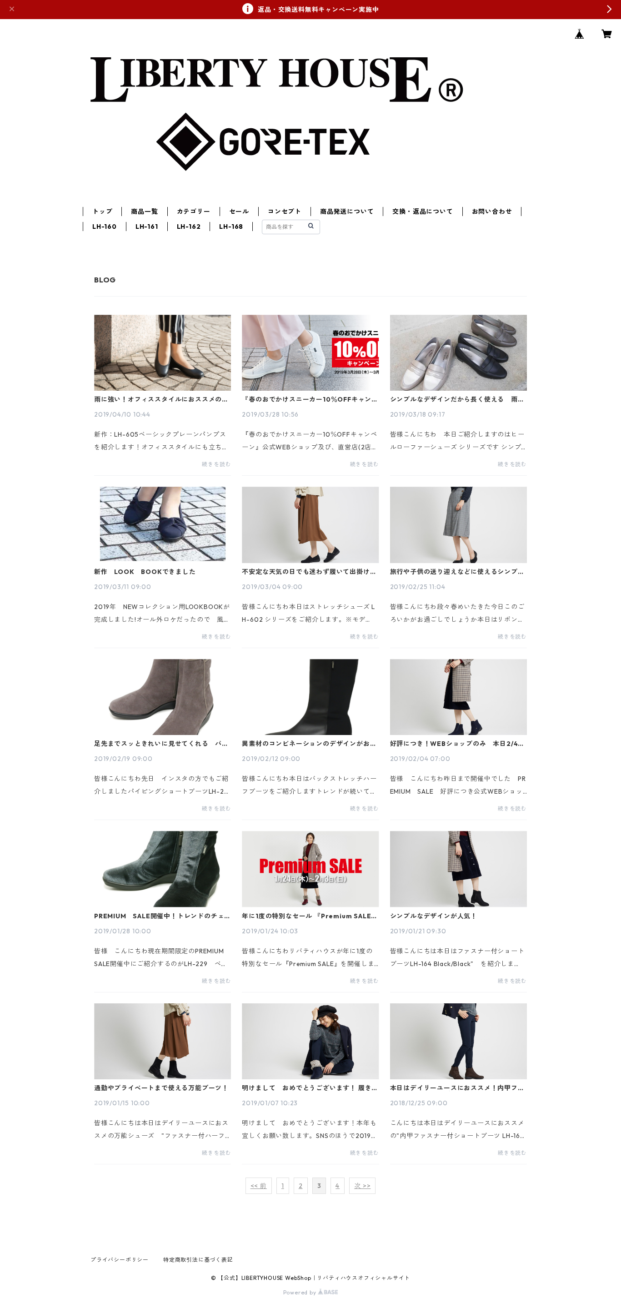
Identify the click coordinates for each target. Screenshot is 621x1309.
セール (239, 211)
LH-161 (146, 226)
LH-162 (189, 226)
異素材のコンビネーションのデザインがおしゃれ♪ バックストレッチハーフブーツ (309, 743)
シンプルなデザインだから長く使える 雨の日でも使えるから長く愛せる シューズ (457, 399)
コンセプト (284, 211)
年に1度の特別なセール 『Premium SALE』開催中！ (310, 916)
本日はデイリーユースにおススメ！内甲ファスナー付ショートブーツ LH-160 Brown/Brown (457, 1088)
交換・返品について (422, 211)
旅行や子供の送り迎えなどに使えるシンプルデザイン (457, 572)
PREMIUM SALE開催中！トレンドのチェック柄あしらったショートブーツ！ (162, 916)
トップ (102, 211)
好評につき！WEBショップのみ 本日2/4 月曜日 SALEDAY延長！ (457, 743)
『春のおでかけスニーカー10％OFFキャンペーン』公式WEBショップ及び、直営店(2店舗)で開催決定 (310, 399)
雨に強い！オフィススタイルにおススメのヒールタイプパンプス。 (161, 399)
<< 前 (258, 1186)
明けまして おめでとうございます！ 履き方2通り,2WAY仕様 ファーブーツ (310, 1088)
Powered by (300, 1292)
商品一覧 (144, 211)
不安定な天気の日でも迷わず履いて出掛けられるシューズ (309, 572)
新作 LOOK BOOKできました (145, 572)
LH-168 (231, 226)
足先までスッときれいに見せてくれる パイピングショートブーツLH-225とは (161, 743)
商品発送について (347, 211)
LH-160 (104, 226)
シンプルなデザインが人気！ (433, 916)
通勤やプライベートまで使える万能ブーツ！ (161, 1088)
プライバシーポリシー (119, 1259)
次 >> (362, 1186)
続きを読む (216, 464)
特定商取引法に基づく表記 (198, 1259)
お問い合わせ (492, 211)
